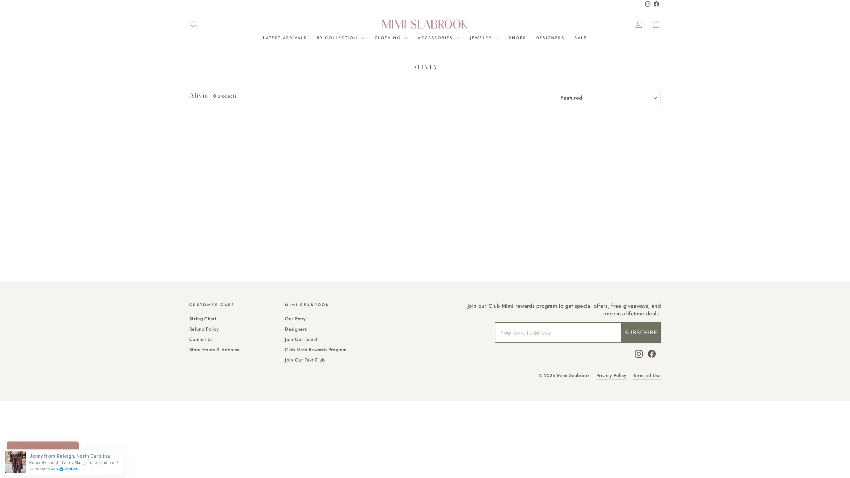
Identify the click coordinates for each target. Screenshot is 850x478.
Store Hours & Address (214, 349)
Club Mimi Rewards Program (315, 349)
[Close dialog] (257, 172)
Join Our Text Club (305, 360)
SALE (580, 38)
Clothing (389, 38)
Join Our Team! (301, 339)
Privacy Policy (611, 375)
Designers (550, 38)
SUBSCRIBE (641, 332)
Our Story (295, 318)
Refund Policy (204, 329)
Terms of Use (647, 375)
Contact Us (201, 339)
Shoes (517, 38)
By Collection (338, 38)
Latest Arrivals (285, 38)
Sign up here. (71, 301)
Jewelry (482, 38)
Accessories (436, 38)
